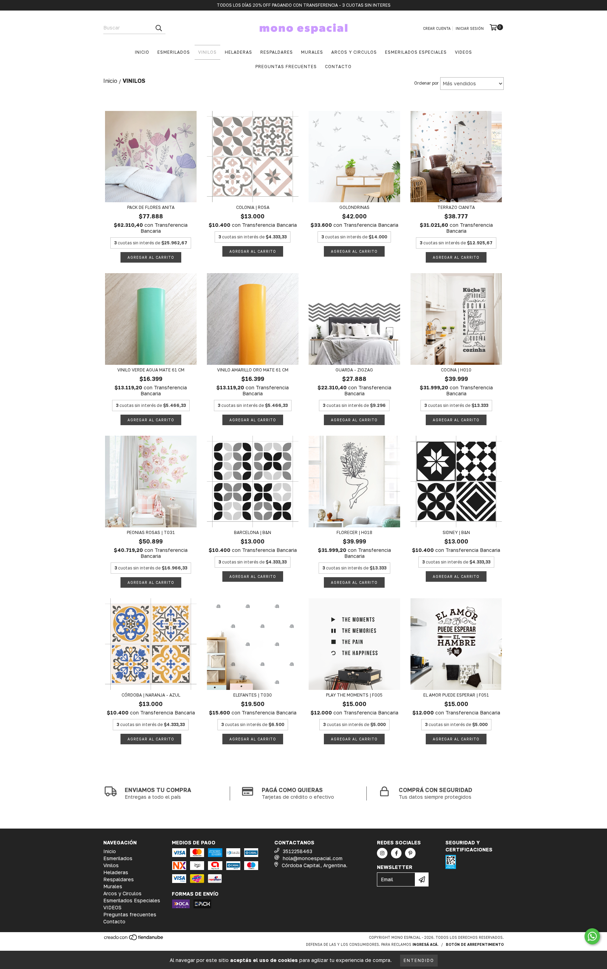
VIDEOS (463, 52)
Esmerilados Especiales (416, 52)
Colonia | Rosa (252, 207)
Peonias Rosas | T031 (151, 532)
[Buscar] (158, 27)
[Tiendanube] (134, 939)
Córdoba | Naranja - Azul (151, 695)
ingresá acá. (425, 944)
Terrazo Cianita (456, 207)
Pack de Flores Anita (151, 207)
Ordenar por (426, 83)
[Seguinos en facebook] (396, 853)
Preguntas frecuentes (286, 66)
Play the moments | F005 (354, 695)
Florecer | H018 (354, 532)
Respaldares (276, 52)
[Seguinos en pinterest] (410, 853)
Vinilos (207, 52)
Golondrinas (354, 207)
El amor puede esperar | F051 (456, 695)
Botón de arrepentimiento (475, 944)
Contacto (338, 66)
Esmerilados (173, 52)
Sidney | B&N (456, 532)
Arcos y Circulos (354, 52)
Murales (312, 52)
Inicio (142, 52)
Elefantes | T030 (252, 695)
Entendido (419, 960)
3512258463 (297, 851)
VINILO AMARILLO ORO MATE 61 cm (252, 370)
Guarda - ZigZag (354, 370)
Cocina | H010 (456, 370)
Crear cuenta (437, 28)
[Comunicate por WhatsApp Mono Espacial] (592, 936)
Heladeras (238, 52)
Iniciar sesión (470, 28)
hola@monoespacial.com (312, 858)
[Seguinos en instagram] (382, 853)
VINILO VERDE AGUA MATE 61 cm (150, 370)
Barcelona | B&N (252, 532)
